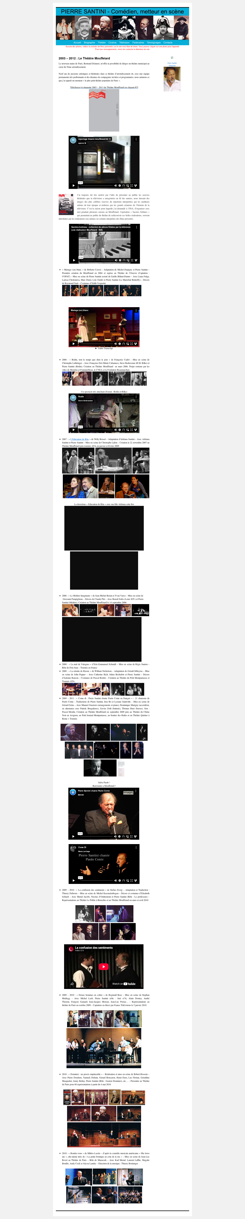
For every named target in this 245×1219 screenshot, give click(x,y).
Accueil (77, 42)
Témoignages (154, 42)
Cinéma (112, 42)
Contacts (167, 42)
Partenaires (138, 42)
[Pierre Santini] (172, 58)
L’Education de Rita (79, 439)
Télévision (124, 42)
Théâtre (102, 42)
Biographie (89, 42)
